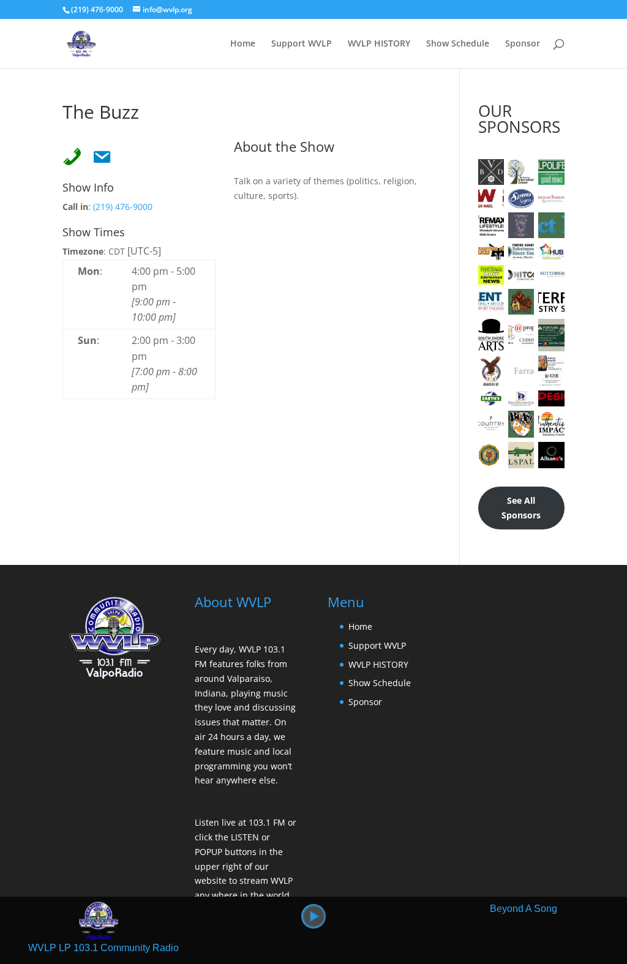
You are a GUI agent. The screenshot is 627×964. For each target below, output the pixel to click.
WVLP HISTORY (379, 44)
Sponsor (522, 44)
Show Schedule (457, 44)
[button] (313, 916)
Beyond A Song (523, 908)
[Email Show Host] (98, 154)
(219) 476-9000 (122, 206)
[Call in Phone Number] (68, 154)
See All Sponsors (521, 508)
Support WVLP (301, 44)
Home (242, 44)
